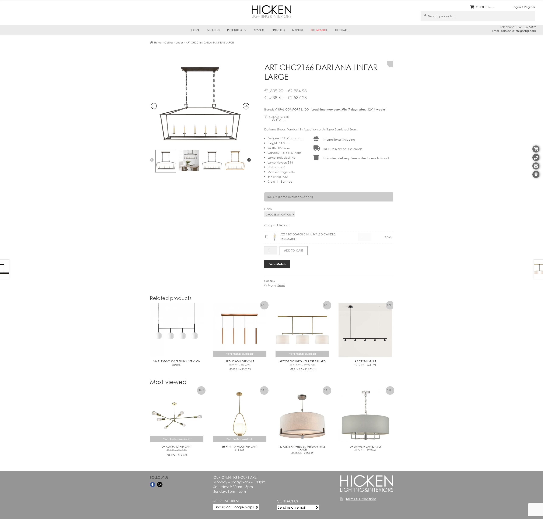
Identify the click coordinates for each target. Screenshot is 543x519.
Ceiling (168, 42)
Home (195, 30)
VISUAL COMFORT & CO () (330, 109)
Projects (278, 30)
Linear (179, 42)
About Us (213, 30)
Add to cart (293, 250)
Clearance (319, 30)
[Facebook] (152, 484)
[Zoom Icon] (200, 145)
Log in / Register (523, 7)
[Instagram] (159, 484)
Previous (152, 160)
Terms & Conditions (361, 499)
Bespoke (298, 30)
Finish (268, 209)
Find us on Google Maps (234, 507)
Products (234, 30)
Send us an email (291, 507)
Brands (258, 30)
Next (249, 160)
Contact (342, 30)
